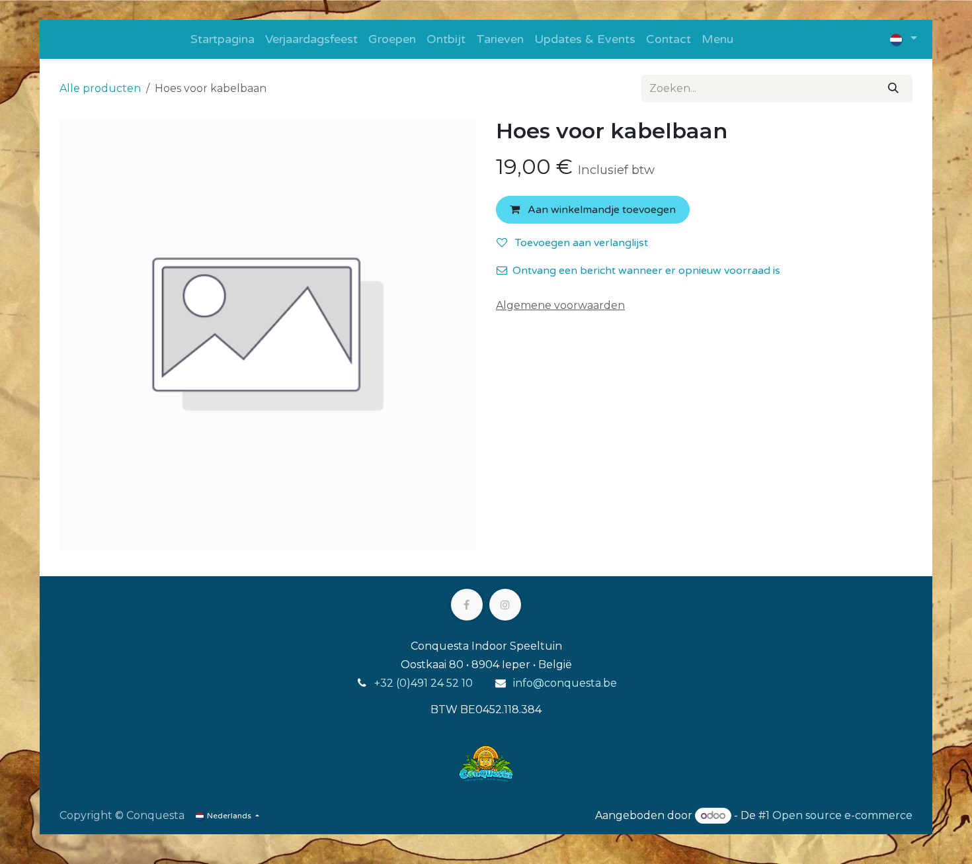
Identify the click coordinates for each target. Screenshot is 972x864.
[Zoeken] (893, 89)
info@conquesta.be (565, 683)
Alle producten (100, 88)
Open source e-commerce (842, 815)
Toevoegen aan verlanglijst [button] (580, 242)
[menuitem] (222, 39)
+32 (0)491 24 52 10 (423, 683)
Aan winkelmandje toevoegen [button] (600, 209)
